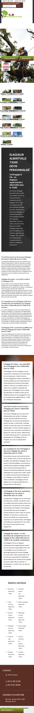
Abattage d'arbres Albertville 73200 (11, 629)
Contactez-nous (9, 58)
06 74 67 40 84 (20, 1)
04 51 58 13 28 (8, 1)
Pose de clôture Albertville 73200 (11, 616)
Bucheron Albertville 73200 (11, 591)
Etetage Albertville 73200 (11, 655)
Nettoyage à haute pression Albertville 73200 (21, 617)
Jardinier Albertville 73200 (21, 655)
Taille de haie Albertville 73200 (11, 640)
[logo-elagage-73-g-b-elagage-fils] (11, 14)
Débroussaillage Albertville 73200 (23, 604)
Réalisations (26, 58)
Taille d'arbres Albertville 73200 (11, 605)
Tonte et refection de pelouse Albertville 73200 (21, 642)
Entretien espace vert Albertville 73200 (21, 593)
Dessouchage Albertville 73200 (22, 628)
